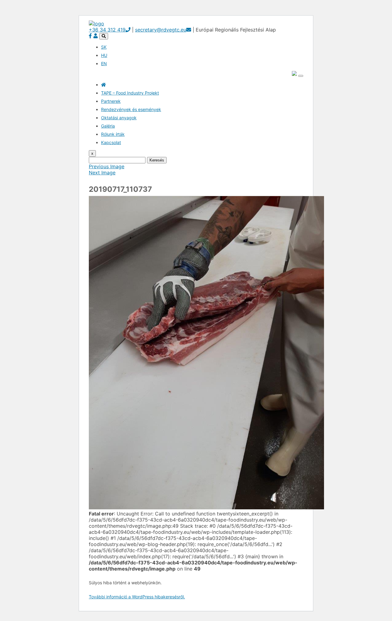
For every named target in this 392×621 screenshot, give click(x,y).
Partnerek (111, 101)
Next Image (102, 172)
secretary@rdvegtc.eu (160, 30)
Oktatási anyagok (119, 117)
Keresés (156, 160)
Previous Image (106, 166)
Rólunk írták (113, 134)
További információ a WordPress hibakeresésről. (137, 596)
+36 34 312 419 (107, 30)
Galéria (108, 125)
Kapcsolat (111, 142)
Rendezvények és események (131, 109)
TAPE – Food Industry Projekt (130, 92)
